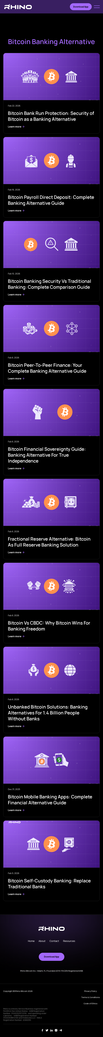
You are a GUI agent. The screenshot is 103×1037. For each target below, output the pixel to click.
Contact (54, 941)
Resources (69, 941)
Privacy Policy (90, 991)
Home (31, 941)
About (42, 941)
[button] (97, 7)
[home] (18, 6)
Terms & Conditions (90, 997)
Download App (80, 6)
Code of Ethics (90, 1003)
